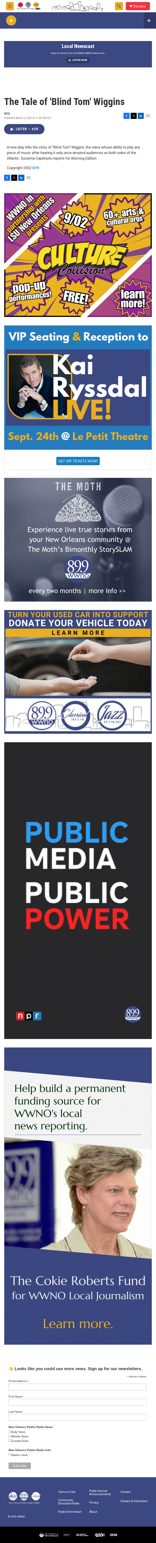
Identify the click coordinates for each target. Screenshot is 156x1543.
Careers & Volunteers (134, 1501)
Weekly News (19, 1436)
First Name (16, 1396)
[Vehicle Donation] (78, 672)
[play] (11, 20)
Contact (125, 1492)
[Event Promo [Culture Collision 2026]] (78, 255)
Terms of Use (66, 1492)
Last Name (16, 1411)
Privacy (94, 1502)
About (93, 1511)
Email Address (19, 1381)
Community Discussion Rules (68, 1502)
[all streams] (150, 20)
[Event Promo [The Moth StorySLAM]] (78, 540)
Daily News (18, 1431)
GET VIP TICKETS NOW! (78, 460)
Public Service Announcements (100, 1492)
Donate (139, 6)
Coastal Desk (19, 1440)
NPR (35, 168)
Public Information (70, 1511)
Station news (19, 1455)
